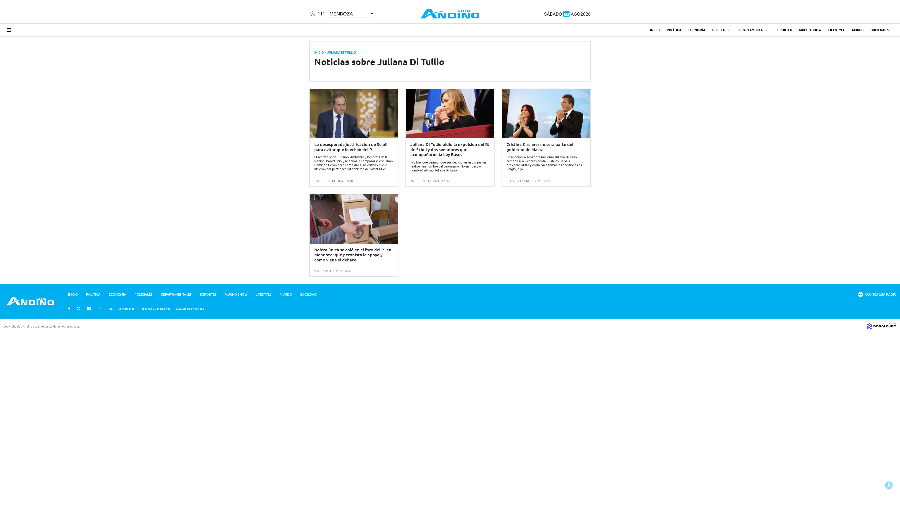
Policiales (721, 30)
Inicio (655, 30)
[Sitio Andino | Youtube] (16, 2)
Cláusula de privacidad (190, 308)
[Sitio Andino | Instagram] (25, 2)
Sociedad (879, 30)
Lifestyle (836, 30)
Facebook (69, 308)
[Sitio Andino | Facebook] (1, 2)
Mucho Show (810, 30)
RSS (110, 308)
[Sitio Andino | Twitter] (8, 2)
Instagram (99, 308)
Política (674, 30)
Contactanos (126, 308)
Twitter (78, 308)
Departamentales (753, 30)
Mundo (858, 30)
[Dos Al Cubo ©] (881, 327)
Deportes (784, 30)
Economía (696, 30)
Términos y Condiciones (155, 308)
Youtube (89, 308)
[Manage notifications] (889, 485)
